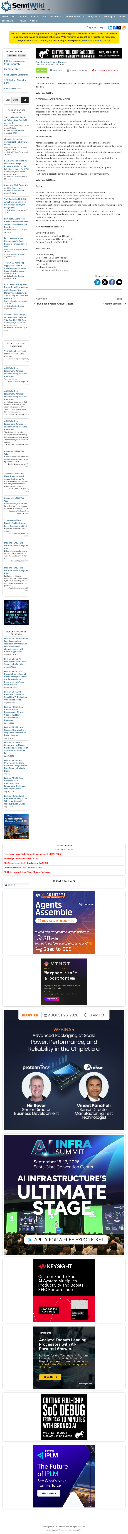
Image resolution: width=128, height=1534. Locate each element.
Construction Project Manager (52, 62)
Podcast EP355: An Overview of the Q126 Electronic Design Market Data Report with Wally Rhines (15, 765)
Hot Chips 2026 (11, 69)
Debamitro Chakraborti (17, 511)
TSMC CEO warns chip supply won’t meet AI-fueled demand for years (15, 266)
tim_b (17, 301)
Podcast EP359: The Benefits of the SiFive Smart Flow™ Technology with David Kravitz (15, 696)
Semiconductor (73, 16)
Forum (23, 16)
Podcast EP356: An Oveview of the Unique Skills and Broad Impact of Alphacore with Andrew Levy (16, 747)
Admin (41, 64)
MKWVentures (20, 126)
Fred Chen (19, 172)
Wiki (14, 16)
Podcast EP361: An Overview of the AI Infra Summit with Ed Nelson (15, 661)
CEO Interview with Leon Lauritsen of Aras (23, 867)
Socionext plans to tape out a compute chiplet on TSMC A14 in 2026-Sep (15, 317)
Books (122, 16)
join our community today (96, 40)
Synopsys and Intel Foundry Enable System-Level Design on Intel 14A (15, 523)
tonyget (15, 210)
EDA (33, 16)
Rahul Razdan (13, 382)
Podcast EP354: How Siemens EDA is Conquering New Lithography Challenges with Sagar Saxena (14, 783)
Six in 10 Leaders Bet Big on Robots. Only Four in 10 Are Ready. (15, 120)
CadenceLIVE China (13, 88)
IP (43, 16)
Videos (33, 21)
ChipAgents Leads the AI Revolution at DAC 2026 (26, 863)
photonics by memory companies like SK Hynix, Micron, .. (15, 142)
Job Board (7, 21)
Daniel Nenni (17, 130)
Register (92, 27)
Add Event (12, 56)
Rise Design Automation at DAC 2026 (21, 858)
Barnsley (18, 271)
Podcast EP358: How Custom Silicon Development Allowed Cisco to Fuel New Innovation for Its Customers (14, 713)
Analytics (93, 16)
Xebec (17, 249)
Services (54, 16)
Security (108, 16)
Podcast (21, 21)
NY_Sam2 (16, 152)
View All (21, 56)
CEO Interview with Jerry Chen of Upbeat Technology (28, 872)
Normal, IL (58, 70)
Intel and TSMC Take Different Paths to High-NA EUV (16, 546)
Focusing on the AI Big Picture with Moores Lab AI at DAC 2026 (32, 854)
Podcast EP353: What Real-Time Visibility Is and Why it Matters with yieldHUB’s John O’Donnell (15, 800)
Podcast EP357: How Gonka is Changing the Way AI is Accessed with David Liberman (15, 731)
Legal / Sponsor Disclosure (57, 1530)
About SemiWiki (75, 1530)
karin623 (15, 230)
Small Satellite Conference (16, 75)
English (11, 885)
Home (5, 16)
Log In (102, 27)
